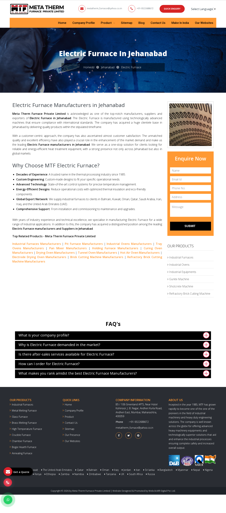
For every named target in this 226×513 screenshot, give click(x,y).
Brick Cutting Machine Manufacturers (96, 257)
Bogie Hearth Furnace (24, 447)
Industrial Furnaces (180, 257)
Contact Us (158, 23)
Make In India (180, 23)
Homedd (88, 67)
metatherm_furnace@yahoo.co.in (104, 8)
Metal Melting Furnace (24, 410)
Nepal (196, 470)
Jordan (127, 470)
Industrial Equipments (182, 272)
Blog (141, 23)
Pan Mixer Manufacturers (68, 248)
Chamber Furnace (22, 441)
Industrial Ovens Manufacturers (129, 244)
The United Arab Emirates (57, 470)
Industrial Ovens (178, 265)
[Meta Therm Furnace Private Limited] (37, 9)
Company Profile (83, 23)
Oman (105, 470)
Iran (137, 470)
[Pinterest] (138, 435)
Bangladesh (166, 470)
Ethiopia (51, 474)
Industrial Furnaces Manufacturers (36, 244)
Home (62, 23)
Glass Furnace (20, 416)
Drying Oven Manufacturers (55, 253)
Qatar (80, 470)
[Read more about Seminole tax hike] (8, 499)
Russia (151, 474)
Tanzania (110, 474)
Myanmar (182, 470)
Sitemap (126, 23)
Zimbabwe (94, 474)
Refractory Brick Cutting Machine (189, 294)
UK (122, 474)
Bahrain (92, 470)
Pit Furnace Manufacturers (84, 244)
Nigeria (208, 470)
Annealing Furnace (22, 453)
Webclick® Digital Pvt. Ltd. (162, 490)
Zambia (64, 474)
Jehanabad (107, 67)
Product (106, 23)
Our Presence (72, 435)
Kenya (37, 474)
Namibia (79, 474)
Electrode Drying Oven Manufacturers (39, 257)
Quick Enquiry (172, 9)
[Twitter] (128, 435)
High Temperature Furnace (27, 429)
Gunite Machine (178, 279)
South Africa (135, 474)
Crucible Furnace (21, 435)
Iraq (115, 470)
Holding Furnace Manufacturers (115, 248)
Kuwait (34, 470)
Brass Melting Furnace (24, 422)
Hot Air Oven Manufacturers (140, 253)
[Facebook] (119, 435)
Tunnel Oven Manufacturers (97, 253)
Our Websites (204, 23)
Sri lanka (149, 470)
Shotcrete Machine (180, 286)
